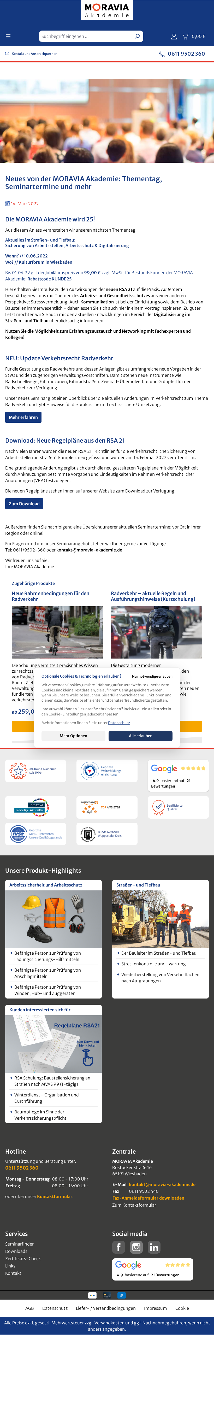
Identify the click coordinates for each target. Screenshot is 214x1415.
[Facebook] (118, 1246)
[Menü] (9, 36)
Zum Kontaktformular (134, 1205)
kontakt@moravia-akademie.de (89, 550)
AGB (29, 1308)
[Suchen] (137, 36)
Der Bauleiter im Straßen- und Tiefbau (159, 953)
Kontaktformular (54, 1196)
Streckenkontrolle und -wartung (153, 963)
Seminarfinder (19, 1244)
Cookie (182, 1308)
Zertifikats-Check (23, 1258)
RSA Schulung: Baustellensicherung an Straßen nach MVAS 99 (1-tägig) (52, 1081)
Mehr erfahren (23, 417)
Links (10, 1266)
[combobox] (85, 36)
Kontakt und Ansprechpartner (34, 54)
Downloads (16, 1251)
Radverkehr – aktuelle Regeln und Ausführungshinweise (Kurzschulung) (153, 596)
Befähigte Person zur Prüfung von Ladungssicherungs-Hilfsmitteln (47, 956)
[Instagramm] (136, 1246)
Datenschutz (55, 1308)
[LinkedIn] (154, 1246)
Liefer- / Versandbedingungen (106, 1308)
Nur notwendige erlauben (152, 676)
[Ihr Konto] (174, 36)
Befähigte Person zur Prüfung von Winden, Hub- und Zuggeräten (47, 990)
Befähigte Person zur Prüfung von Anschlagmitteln (47, 973)
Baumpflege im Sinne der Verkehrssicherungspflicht (40, 1115)
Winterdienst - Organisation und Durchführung (46, 1098)
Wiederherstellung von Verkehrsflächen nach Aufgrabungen (160, 977)
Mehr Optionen (73, 735)
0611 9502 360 (186, 54)
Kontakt (13, 1273)
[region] (107, 661)
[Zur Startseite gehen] (107, 11)
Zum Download (24, 503)
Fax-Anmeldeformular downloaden (148, 1198)
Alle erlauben (140, 735)
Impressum (155, 1308)
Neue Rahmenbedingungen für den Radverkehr (50, 596)
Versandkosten (109, 1322)
